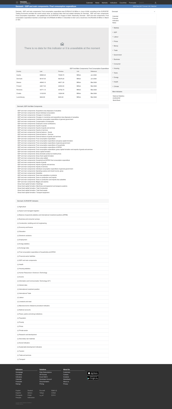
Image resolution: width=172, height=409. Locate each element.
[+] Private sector (22, 330)
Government (117, 55)
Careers (65, 374)
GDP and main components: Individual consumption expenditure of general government (45, 169)
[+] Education (21, 231)
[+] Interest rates (22, 285)
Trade (115, 50)
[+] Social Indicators (23, 343)
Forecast (115, 18)
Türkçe (42, 393)
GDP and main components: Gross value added (33, 158)
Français (18, 397)
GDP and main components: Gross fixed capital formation (36, 156)
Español (18, 393)
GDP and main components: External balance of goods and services (39, 136)
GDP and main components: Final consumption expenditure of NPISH (40, 147)
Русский (42, 390)
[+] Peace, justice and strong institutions (29, 314)
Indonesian (31, 397)
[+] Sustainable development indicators (29, 347)
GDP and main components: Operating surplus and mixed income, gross (40, 171)
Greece (18, 82)
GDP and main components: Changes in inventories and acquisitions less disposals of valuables (48, 117)
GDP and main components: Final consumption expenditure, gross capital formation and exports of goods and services (55, 149)
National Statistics (118, 96)
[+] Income (20, 277)
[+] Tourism (20, 351)
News (114, 23)
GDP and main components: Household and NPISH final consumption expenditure (44, 160)
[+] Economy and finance (25, 227)
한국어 (53, 395)
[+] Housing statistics (23, 268)
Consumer (116, 64)
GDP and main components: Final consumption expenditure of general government (44, 143)
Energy (115, 77)
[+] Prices (20, 326)
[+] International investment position (28, 289)
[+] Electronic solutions (24, 235)
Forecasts (19, 381)
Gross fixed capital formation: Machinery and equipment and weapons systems (42, 186)
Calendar (115, 16)
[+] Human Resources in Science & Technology (32, 273)
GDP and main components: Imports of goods (32, 162)
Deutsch (30, 390)
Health (115, 82)
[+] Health (20, 264)
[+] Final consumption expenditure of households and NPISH (36, 252)
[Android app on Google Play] (93, 378)
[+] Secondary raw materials (26, 339)
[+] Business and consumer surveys (28, 219)
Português (19, 395)
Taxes (115, 73)
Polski (30, 395)
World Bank (116, 100)
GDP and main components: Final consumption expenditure (36, 139)
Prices (115, 41)
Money (115, 46)
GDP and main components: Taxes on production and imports (37, 177)
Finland (18, 86)
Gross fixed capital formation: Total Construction (33, 188)
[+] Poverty (20, 322)
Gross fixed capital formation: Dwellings (30, 184)
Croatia (18, 93)
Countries (19, 374)
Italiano (30, 393)
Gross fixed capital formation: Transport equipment (33, 192)
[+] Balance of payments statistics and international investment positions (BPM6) (42, 215)
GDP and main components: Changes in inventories (34, 115)
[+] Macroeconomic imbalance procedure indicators (33, 306)
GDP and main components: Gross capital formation (34, 152)
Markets (116, 28)
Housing (116, 68)
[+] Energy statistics (23, 244)
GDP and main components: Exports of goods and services (36, 128)
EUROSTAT (55, 15)
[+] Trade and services (24, 355)
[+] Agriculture (21, 207)
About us (66, 381)
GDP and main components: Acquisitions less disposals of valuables (39, 111)
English (18, 390)
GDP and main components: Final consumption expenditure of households (41, 145)
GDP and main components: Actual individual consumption (36, 113)
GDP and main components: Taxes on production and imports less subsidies (42, 179)
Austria (18, 75)
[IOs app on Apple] (93, 373)
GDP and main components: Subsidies (30, 173)
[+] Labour (20, 297)
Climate (116, 86)
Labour (115, 37)
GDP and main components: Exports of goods (32, 126)
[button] (156, 3)
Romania (19, 90)
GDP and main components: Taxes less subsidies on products (37, 175)
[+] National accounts (24, 310)
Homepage (19, 372)
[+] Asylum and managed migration (28, 211)
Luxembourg (20, 97)
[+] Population (21, 318)
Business (116, 59)
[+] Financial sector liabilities (26, 256)
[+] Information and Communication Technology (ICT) (34, 281)
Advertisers (66, 379)
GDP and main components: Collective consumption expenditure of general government (45, 119)
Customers (66, 372)
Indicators (115, 20)
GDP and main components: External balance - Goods (35, 132)
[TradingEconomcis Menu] (17, 2)
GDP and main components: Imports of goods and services (36, 164)
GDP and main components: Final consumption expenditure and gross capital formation (45, 141)
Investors (66, 377)
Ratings (18, 384)
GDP (115, 32)
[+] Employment (22, 240)
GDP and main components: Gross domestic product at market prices (39, 154)
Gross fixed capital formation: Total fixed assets (32, 190)
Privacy (65, 384)
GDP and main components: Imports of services (33, 167)
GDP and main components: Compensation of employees (36, 121)
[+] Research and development (27, 334)
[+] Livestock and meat (24, 301)
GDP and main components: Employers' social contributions (37, 124)
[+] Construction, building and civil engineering (32, 223)
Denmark (19, 79)
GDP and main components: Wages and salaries (33, 182)
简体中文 (54, 390)
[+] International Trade (24, 293)
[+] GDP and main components (27, 260)
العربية (41, 395)
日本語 (53, 393)
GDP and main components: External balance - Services (35, 134)
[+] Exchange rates (23, 248)
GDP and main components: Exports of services (33, 130)
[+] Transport (21, 359)
